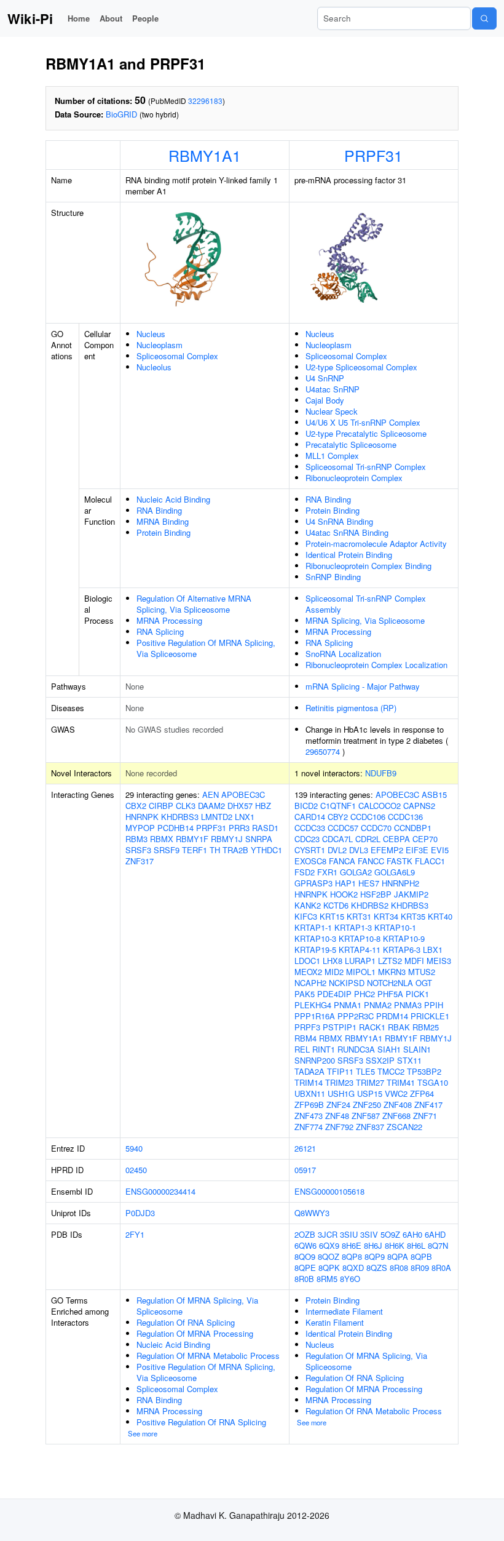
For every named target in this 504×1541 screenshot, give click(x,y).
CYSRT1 (309, 850)
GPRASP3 (313, 883)
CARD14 (309, 816)
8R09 (420, 1267)
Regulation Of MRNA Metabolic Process (208, 1355)
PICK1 (417, 994)
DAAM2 (211, 805)
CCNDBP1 (412, 828)
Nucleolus (153, 367)
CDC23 (307, 839)
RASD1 (265, 828)
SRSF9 (166, 850)
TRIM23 (339, 1082)
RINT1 (323, 1049)
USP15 (369, 1093)
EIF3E (417, 850)
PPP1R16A (314, 1016)
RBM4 (305, 1038)
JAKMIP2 (411, 894)
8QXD (353, 1267)
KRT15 (332, 916)
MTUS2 (421, 972)
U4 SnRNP (324, 378)
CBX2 (135, 805)
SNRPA (258, 839)
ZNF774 (308, 1127)
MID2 (334, 972)
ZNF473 (308, 1115)
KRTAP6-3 (401, 949)
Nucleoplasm (159, 345)
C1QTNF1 (338, 805)
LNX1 (244, 816)
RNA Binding (159, 510)
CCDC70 (376, 828)
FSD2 (304, 872)
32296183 (205, 100)
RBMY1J (227, 839)
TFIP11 (340, 1071)
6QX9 (329, 1245)
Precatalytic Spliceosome (350, 444)
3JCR (327, 1234)
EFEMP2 (387, 850)
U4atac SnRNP (332, 389)
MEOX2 (308, 972)
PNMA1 (347, 1005)
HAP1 (345, 883)
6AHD (435, 1234)
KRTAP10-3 (315, 938)
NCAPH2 (310, 983)
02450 (136, 1170)
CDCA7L (337, 839)
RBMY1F (192, 839)
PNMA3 (408, 1005)
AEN (210, 794)
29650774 (322, 751)
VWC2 (396, 1093)
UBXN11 (309, 1093)
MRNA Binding (162, 521)
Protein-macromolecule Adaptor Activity (376, 543)
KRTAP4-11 (359, 949)
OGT (423, 983)
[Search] (484, 18)
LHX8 (332, 960)
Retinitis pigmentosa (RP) (350, 708)
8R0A (441, 1267)
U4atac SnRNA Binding (346, 532)
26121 (305, 1148)
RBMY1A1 (204, 155)
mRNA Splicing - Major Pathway (362, 686)
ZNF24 (338, 1104)
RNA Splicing (160, 631)
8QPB (421, 1256)
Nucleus (150, 334)
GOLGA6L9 (394, 872)
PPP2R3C (355, 1016)
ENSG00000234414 (160, 1191)
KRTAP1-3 (353, 927)
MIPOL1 (361, 972)
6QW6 (305, 1245)
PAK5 (304, 994)
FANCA (342, 861)
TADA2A (309, 1071)
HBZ (263, 805)
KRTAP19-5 (315, 949)
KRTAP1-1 (313, 927)
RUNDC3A (356, 1049)
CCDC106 (367, 816)
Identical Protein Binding (348, 554)
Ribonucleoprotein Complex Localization (376, 665)
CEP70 (425, 839)
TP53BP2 (424, 1071)
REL (302, 1049)
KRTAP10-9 (404, 938)
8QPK (329, 1267)
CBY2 (338, 816)
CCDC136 (405, 816)
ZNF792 (339, 1127)
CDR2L (367, 839)
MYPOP (140, 828)
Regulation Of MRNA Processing (194, 1333)
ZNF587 (366, 1115)
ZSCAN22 (404, 1127)
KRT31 (359, 916)
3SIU (349, 1234)
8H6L (416, 1245)
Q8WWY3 (311, 1213)
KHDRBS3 (180, 816)
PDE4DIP (334, 994)
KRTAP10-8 (359, 938)
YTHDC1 (266, 850)
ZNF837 (370, 1127)
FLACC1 (430, 861)
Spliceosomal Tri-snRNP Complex (365, 466)
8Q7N (438, 1245)
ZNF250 (367, 1104)
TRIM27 (370, 1082)
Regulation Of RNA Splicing (185, 1322)
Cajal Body (324, 400)
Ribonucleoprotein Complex (354, 478)
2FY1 (134, 1234)
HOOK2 (344, 894)
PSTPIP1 (339, 1027)
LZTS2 (390, 960)
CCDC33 (309, 828)
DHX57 (240, 805)
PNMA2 (378, 1005)
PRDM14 (392, 1016)
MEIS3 (439, 960)
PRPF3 (307, 1027)
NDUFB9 (380, 773)
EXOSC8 (310, 861)
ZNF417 (428, 1104)
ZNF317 (139, 861)
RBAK (399, 1027)
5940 (134, 1148)
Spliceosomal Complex (177, 356)
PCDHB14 (175, 828)
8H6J (373, 1245)
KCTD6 (335, 905)
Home (79, 18)
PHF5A (390, 994)
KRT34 (386, 916)
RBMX (161, 839)
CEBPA (396, 839)
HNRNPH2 (400, 883)
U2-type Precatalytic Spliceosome (366, 433)
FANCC (371, 861)
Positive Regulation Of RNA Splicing (201, 1422)
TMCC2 (390, 1071)
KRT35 (413, 916)
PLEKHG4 (312, 1005)
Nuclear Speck (331, 411)
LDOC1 (307, 960)
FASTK (399, 861)
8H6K (394, 1245)
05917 (305, 1170)
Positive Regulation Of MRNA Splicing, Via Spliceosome (205, 648)
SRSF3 (138, 850)
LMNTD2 (216, 816)
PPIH (433, 1005)
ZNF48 (337, 1115)
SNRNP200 (314, 1060)
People (145, 18)
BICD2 (306, 805)
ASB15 (434, 794)
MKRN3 (392, 972)
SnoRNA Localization (343, 653)
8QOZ (328, 1256)
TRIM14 (308, 1082)
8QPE (305, 1267)
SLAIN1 (417, 1049)
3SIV (369, 1234)
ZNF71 (425, 1115)
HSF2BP (376, 894)
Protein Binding (163, 532)
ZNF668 (396, 1115)
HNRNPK (142, 816)
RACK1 (372, 1027)
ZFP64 (422, 1093)
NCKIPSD (346, 983)
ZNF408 (398, 1104)
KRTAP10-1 (395, 927)
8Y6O (350, 1278)
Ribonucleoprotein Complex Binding (368, 565)
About (111, 18)
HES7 (368, 883)
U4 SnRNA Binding (339, 521)
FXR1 (327, 872)
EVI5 (440, 850)
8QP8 (352, 1256)
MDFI (414, 960)
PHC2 (364, 994)
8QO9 (304, 1256)
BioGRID (121, 114)
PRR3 (239, 828)
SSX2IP (380, 1060)
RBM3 (136, 839)
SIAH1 (389, 1049)
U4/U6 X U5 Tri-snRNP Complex (362, 422)
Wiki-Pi (30, 18)
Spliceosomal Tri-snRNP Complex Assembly (365, 603)
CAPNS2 (419, 805)
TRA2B (235, 850)
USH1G (341, 1093)
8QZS (376, 1267)
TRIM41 (401, 1082)
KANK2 (307, 905)
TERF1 (194, 850)
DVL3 (358, 850)
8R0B (304, 1278)
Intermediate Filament (344, 1311)
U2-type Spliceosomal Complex (361, 367)
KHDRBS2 (369, 905)
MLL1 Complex (332, 455)
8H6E (351, 1245)
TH (215, 850)
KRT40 (440, 916)
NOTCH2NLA (390, 983)
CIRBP (161, 805)
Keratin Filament (334, 1322)
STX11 (409, 1060)
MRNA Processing (169, 620)
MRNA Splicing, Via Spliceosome (365, 620)
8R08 (399, 1267)
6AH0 (412, 1234)
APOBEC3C (243, 794)
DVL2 (337, 850)
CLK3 (185, 805)
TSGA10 (432, 1082)
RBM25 (425, 1027)
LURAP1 (360, 960)
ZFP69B (309, 1104)
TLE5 (365, 1071)
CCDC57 (343, 828)
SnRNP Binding (333, 577)
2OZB (304, 1234)
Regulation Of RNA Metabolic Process (373, 1411)
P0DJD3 (140, 1213)
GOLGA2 (356, 872)
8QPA (397, 1256)
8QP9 (374, 1256)
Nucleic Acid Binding (173, 499)
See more (142, 1433)
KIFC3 (305, 916)
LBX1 (433, 949)
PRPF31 (373, 155)
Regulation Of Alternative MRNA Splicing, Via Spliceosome (193, 603)
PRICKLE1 (430, 1016)
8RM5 (327, 1278)
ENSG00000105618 (329, 1191)
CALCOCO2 (379, 805)
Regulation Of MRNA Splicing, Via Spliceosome (197, 1305)
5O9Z (390, 1234)
